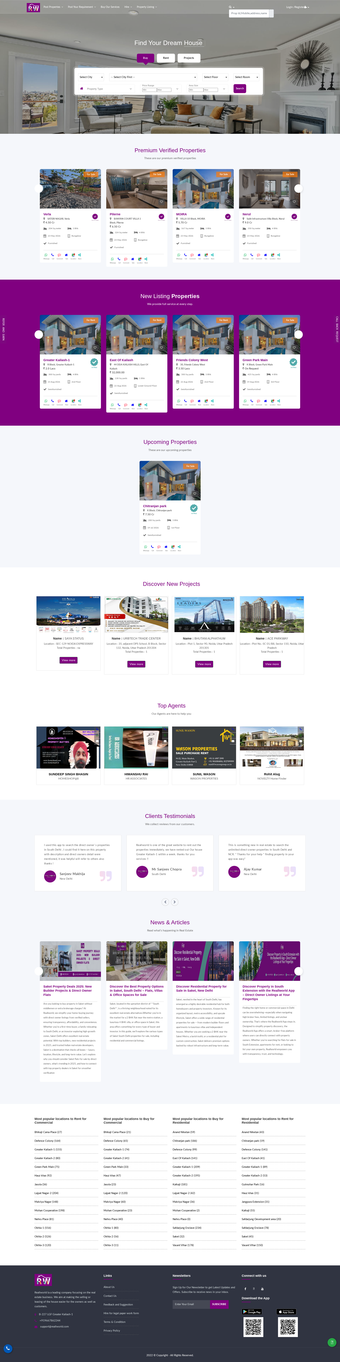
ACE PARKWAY (277, 638)
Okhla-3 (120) (43, 1245)
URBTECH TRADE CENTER (142, 638)
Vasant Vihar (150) (252, 1245)
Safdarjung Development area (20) (261, 1219)
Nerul (247, 214)
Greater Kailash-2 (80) (47, 1158)
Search (240, 88)
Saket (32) (178, 1236)
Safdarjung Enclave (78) (255, 1228)
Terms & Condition (114, 1322)
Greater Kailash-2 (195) (186, 1175)
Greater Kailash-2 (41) (116, 1158)
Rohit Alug (272, 774)
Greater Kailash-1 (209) (186, 1167)
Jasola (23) (110, 1184)
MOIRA (181, 214)
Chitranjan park (154, 506)
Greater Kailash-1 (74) (116, 1149)
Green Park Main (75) (47, 1167)
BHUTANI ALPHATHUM (209, 638)
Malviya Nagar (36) (184, 1202)
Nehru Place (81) (44, 1219)
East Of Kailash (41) (253, 1158)
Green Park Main (255, 360)
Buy (145, 58)
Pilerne (115, 214)
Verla (47, 214)
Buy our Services (110, 7)
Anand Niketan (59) (184, 1132)
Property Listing (145, 7)
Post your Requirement (80, 7)
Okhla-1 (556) (43, 1228)
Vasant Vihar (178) (183, 1245)
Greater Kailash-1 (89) (254, 1167)
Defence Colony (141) (255, 1149)
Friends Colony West (192, 360)
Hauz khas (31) (250, 1193)
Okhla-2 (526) (43, 1236)
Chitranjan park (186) (185, 1141)
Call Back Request (337, 329)
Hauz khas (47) (112, 1175)
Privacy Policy (112, 1330)
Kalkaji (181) (180, 1184)
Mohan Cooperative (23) (118, 1210)
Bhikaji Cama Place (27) (48, 1132)
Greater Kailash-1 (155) (48, 1149)
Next (298, 188)
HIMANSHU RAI (136, 774)
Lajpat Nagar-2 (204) (46, 1193)
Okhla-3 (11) (111, 1245)
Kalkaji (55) (248, 1210)
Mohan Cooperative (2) (186, 1210)
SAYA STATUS (74, 638)
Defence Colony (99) (185, 1149)
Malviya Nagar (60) (115, 1202)
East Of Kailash (121, 360)
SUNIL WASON (204, 774)
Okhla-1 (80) (111, 1228)
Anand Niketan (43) (253, 1132)
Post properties (52, 7)
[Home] (33, 7)
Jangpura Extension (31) (255, 1202)
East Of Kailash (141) (185, 1158)
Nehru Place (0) (181, 1219)
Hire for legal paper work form (121, 1313)
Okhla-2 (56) (111, 1236)
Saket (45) (247, 1236)
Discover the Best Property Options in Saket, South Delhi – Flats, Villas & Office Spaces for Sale (137, 991)
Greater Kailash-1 (56, 360)
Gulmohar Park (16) (253, 1184)
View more (68, 660)
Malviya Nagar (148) (46, 1202)
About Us (109, 1287)
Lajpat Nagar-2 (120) (116, 1193)
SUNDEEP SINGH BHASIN (68, 774)
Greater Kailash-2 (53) (254, 1175)
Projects (189, 58)
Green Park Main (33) (116, 1167)
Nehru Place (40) (113, 1219)
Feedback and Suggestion (118, 1304)
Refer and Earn (3, 329)
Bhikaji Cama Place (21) (117, 1132)
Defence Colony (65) (116, 1141)
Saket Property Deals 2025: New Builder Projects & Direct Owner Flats (67, 991)
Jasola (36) (41, 1184)
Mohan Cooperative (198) (50, 1210)
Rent (166, 58)
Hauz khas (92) (43, 1175)
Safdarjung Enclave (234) (187, 1228)
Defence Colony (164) (47, 1141)
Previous (39, 188)
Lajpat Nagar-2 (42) (184, 1193)
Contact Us (110, 1296)
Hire (126, 7)
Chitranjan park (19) (253, 1141)
